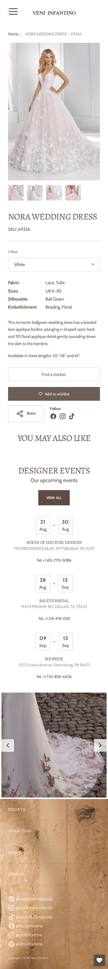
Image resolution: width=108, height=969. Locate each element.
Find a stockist (54, 374)
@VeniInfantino (29, 925)
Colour (13, 251)
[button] (54, 745)
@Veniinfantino (29, 944)
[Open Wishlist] (99, 960)
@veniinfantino (28, 934)
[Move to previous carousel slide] (8, 461)
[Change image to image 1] (16, 193)
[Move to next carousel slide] (100, 461)
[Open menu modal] (13, 11)
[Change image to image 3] (54, 193)
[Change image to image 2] (35, 193)
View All (54, 498)
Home (13, 34)
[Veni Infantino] (54, 11)
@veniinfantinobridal (33, 898)
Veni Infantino (39, 958)
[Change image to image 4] (73, 193)
